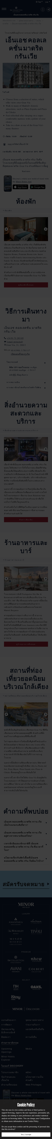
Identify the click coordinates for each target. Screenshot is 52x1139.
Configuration (45, 1118)
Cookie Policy (33, 1121)
